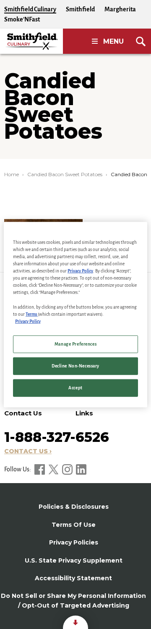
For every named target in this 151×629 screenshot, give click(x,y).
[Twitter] (54, 469)
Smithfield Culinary (30, 9)
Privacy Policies (73, 542)
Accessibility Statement (73, 578)
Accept (75, 387)
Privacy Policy (80, 271)
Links (84, 413)
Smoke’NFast (22, 19)
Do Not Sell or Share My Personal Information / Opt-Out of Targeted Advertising (73, 600)
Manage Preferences (75, 343)
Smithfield (80, 9)
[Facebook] (40, 469)
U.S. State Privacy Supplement (73, 560)
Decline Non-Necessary (75, 365)
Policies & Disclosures (74, 506)
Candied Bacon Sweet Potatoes (64, 174)
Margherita (120, 9)
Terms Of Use (74, 525)
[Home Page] (31, 41)
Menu (113, 41)
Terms (32, 314)
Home (11, 174)
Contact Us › (28, 451)
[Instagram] (68, 469)
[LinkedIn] (81, 469)
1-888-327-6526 (56, 437)
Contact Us (23, 413)
